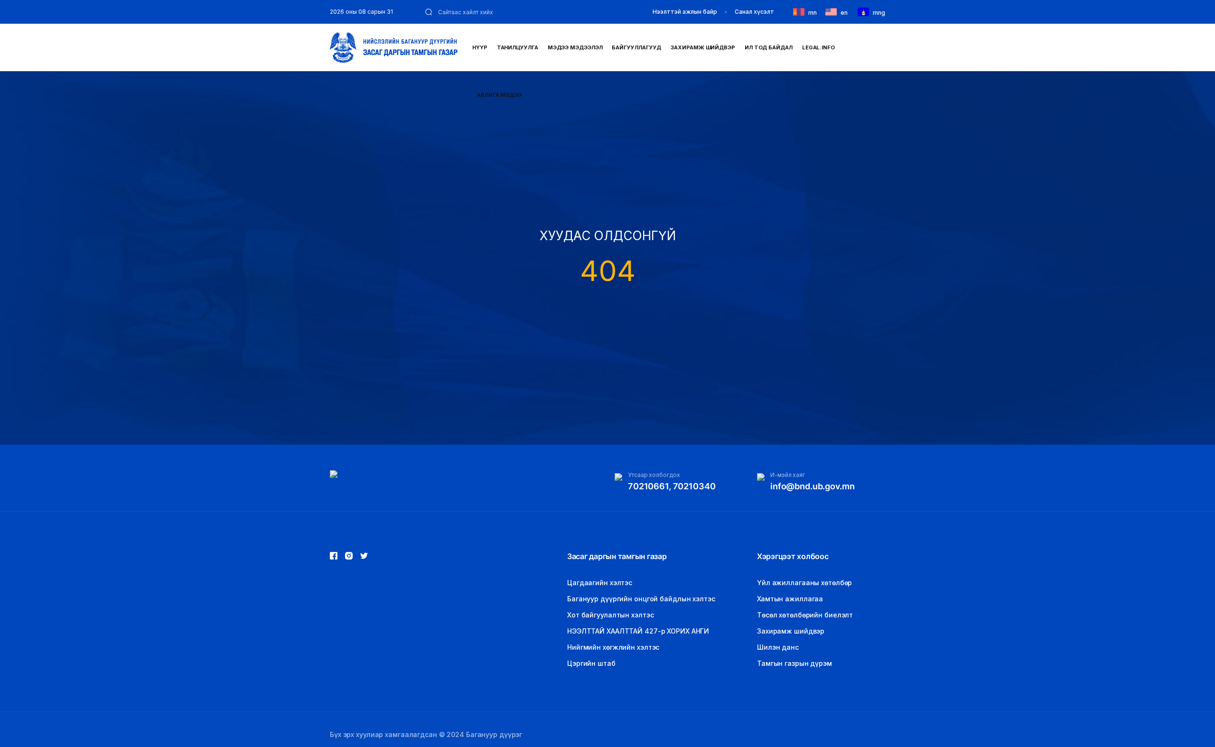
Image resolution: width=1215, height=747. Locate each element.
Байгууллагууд (636, 47)
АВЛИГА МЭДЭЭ (499, 95)
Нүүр (479, 47)
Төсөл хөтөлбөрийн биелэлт (805, 615)
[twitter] (349, 556)
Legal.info (818, 47)
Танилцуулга (517, 47)
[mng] (865, 11)
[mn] (800, 11)
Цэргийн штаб (591, 663)
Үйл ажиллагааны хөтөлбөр (804, 583)
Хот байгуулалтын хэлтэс (610, 615)
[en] (833, 11)
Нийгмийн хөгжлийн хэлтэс (613, 647)
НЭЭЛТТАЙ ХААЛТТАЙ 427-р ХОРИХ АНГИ (638, 631)
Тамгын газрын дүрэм (794, 663)
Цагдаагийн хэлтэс (599, 583)
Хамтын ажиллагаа (790, 599)
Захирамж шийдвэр (703, 47)
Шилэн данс (778, 647)
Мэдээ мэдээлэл (575, 47)
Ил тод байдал (769, 47)
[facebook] (333, 556)
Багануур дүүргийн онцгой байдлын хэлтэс (641, 599)
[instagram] (364, 556)
